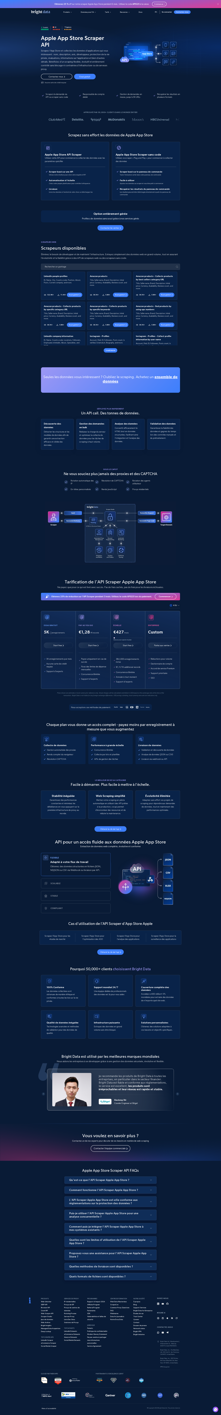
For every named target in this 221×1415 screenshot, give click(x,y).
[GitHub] (167, 1303)
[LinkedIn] (158, 1303)
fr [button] (156, 12)
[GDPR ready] (160, 1395)
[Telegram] (167, 1332)
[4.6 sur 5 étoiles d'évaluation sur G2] (56, 28)
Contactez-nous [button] (182, 12)
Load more (110, 350)
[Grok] (176, 1318)
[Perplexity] (162, 1318)
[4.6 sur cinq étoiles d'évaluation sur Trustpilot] (45, 28)
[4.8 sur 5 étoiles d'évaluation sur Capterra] (68, 28)
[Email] (162, 1332)
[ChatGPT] (158, 1318)
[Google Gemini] (167, 1318)
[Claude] (172, 1318)
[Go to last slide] (43, 1094)
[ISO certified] (144, 1395)
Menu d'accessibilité (49, 1408)
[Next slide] (177, 1094)
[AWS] (44, 1380)
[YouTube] (162, 1303)
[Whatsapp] (158, 1332)
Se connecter (167, 12)
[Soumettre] (177, 267)
